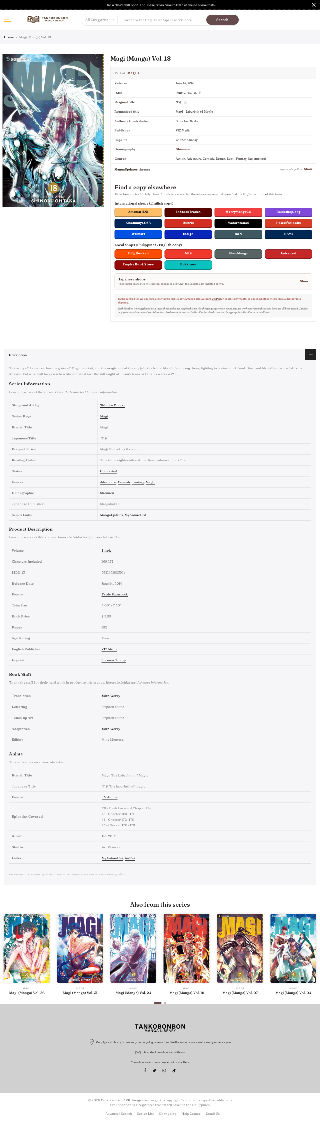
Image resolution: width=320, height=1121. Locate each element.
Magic (150, 482)
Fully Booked (138, 253)
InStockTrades (188, 212)
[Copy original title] (185, 102)
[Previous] (8, 956)
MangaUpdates (111, 515)
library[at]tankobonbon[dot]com (164, 1052)
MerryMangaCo (238, 212)
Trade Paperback (115, 594)
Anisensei (288, 253)
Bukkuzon (188, 264)
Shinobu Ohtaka (112, 405)
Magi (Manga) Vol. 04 (293, 993)
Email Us (213, 1113)
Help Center (190, 1113)
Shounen (183, 149)
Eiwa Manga (238, 253)
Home (9, 37)
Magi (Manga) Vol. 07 (240, 993)
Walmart (138, 234)
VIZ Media (109, 649)
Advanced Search (119, 1113)
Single (107, 550)
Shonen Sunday (114, 660)
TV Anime (110, 797)
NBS (188, 253)
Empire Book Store (138, 264)
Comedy (124, 482)
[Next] (311, 956)
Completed (108, 471)
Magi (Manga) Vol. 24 (133, 993)
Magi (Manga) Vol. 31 (80, 993)
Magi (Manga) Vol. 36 (26, 993)
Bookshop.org (288, 212)
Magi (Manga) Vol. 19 (186, 993)
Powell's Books (288, 223)
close (6, 5)
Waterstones (238, 223)
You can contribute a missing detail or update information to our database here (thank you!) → (67, 874)
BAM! (288, 234)
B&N (238, 234)
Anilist (130, 858)
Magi (133, 73)
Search (222, 20)
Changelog (167, 1113)
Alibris (188, 223)
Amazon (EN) (138, 212)
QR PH (216, 298)
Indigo (188, 234)
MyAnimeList (135, 515)
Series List (145, 1113)
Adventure (108, 482)
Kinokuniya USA (138, 223)
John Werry (111, 696)
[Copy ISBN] (200, 93)
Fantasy (138, 482)
